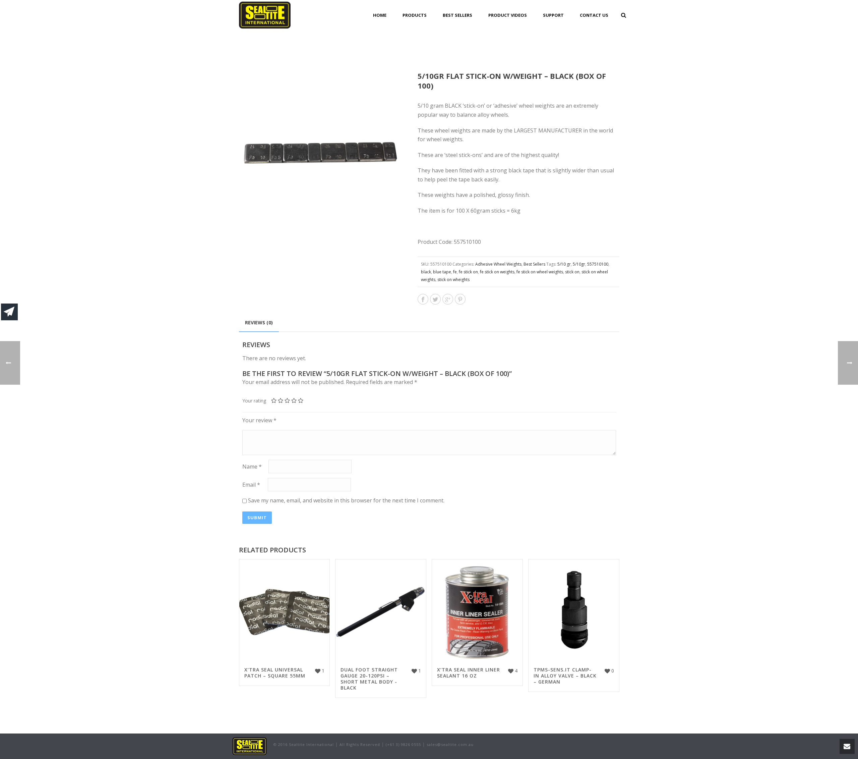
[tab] (259, 322)
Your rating (254, 400)
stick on (572, 272)
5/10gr (579, 264)
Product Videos (507, 15)
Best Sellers (457, 15)
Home (379, 15)
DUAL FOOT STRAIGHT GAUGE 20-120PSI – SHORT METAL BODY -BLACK (369, 678)
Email (251, 484)
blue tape (442, 272)
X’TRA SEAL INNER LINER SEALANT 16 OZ (468, 672)
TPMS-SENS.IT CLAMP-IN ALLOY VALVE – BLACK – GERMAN (565, 675)
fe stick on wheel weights (539, 272)
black (426, 272)
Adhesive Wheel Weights (498, 264)
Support (553, 15)
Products (415, 15)
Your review (259, 420)
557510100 (597, 264)
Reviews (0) (259, 322)
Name (252, 466)
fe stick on (468, 272)
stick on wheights (453, 279)
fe (455, 272)
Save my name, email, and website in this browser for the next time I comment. (346, 500)
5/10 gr (564, 264)
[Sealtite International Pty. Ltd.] (249, 745)
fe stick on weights (497, 272)
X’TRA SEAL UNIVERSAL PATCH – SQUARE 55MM (274, 672)
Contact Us (594, 15)
